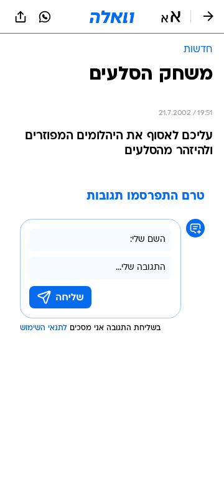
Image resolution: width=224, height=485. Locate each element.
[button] (170, 16)
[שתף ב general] (20, 17)
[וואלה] (112, 17)
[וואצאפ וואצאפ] (45, 17)
